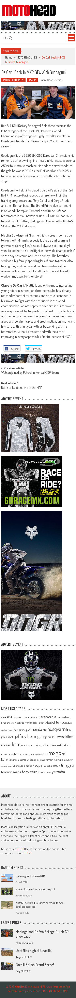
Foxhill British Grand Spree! (35, 964)
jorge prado (48, 737)
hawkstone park (22, 730)
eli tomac (58, 722)
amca (31, 717)
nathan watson (26, 759)
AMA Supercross (16, 717)
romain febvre (53, 759)
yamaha (58, 771)
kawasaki (61, 736)
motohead (43, 754)
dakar (35, 722)
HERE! (20, 849)
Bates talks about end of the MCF (21, 388)
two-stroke (45, 772)
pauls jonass (39, 759)
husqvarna (57, 729)
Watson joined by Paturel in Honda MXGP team (30, 373)
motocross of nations (29, 754)
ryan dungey (66, 759)
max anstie (47, 745)
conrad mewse (24, 722)
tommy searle (11, 772)
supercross (43, 765)
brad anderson (8, 722)
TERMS (28, 853)
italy (71, 730)
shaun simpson (24, 766)
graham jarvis (7, 730)
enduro (69, 722)
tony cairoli (30, 771)
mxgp (54, 752)
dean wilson (45, 722)
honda (37, 729)
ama (3, 717)
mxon (16, 759)
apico (37, 717)
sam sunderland (8, 765)
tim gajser (68, 765)
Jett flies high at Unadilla (33, 950)
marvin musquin (30, 745)
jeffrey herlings (28, 736)
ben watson (64, 717)
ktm (16, 744)
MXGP (32, 80)
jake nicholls (7, 737)
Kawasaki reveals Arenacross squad (35, 889)
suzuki (57, 765)
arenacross (48, 717)
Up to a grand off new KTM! (31, 876)
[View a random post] (6, 38)
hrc (45, 730)
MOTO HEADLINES (27, 57)
